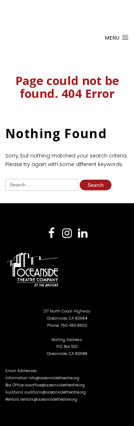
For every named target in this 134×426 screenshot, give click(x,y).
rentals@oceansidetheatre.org (48, 399)
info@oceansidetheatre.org (54, 378)
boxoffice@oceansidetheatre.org (55, 385)
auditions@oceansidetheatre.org (55, 392)
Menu (113, 37)
